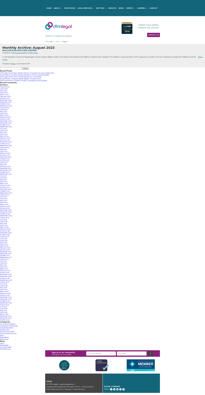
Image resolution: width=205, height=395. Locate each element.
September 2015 (6, 303)
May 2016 (3, 288)
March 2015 (4, 314)
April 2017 (3, 267)
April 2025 (3, 113)
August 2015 (4, 305)
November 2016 (6, 276)
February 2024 (5, 138)
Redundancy (4, 337)
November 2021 (5, 170)
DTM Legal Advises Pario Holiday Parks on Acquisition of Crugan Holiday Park (27, 73)
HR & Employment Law (8, 333)
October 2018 (5, 235)
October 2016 (5, 278)
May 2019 (3, 223)
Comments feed (5, 347)
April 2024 (3, 134)
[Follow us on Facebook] (117, 389)
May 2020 (3, 200)
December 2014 (6, 316)
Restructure (4, 339)
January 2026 (5, 98)
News (121, 8)
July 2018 (3, 238)
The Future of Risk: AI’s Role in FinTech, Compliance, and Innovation (23, 80)
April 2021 (3, 181)
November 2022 (6, 157)
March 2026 (4, 94)
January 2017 (4, 272)
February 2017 (5, 271)
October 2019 (5, 214)
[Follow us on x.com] (111, 389)
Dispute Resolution (6, 328)
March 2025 (4, 115)
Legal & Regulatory (66, 384)
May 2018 (3, 242)
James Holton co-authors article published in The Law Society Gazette (24, 75)
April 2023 (3, 151)
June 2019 (3, 221)
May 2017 (3, 265)
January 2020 (5, 208)
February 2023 (5, 153)
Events (129, 8)
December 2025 (6, 100)
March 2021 (4, 183)
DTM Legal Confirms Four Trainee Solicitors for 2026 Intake (20, 77)
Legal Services (85, 8)
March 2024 (4, 136)
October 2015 (4, 301)
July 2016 (3, 284)
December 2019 (6, 210)
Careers (141, 8)
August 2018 (4, 236)
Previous (41, 365)
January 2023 (5, 155)
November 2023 (6, 142)
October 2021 (4, 172)
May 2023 (3, 149)
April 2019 (3, 225)
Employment (4, 330)
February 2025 (5, 117)
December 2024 (6, 121)
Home (48, 8)
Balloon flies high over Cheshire (19, 50)
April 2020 (4, 202)
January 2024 (5, 140)
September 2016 (6, 280)
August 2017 (4, 259)
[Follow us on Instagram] (120, 389)
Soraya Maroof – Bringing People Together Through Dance (20, 79)
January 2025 (5, 119)
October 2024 (5, 125)
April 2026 (4, 92)
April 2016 (3, 289)
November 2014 (6, 318)
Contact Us (153, 35)
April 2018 (3, 244)
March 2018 (4, 246)
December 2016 (6, 274)
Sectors (100, 8)
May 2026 (3, 91)
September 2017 (6, 257)
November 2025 (6, 102)
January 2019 (5, 231)
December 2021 (5, 168)
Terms (77, 387)
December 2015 (5, 297)
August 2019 (4, 217)
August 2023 (4, 147)
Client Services (79, 389)
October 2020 (5, 191)
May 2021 (3, 180)
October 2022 (5, 159)
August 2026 (4, 87)
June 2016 (3, 286)
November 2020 (6, 189)
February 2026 (5, 96)
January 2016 (5, 295)
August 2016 (4, 282)
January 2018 (5, 250)
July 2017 (3, 261)
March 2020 (4, 204)
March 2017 (4, 269)
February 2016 (5, 293)
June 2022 (3, 163)
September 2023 (6, 145)
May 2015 (3, 310)
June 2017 (3, 263)
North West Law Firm (55, 389)
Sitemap (68, 389)
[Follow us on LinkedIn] (114, 389)
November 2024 (6, 123)
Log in (2, 343)
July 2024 (3, 128)
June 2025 (3, 109)
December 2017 (5, 252)
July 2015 (3, 306)
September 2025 (6, 106)
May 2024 (3, 132)
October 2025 (5, 104)
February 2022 (5, 166)
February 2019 (5, 229)
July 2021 (3, 176)
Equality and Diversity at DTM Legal (60, 387)
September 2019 (6, 216)
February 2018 (5, 248)
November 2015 (5, 299)
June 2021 (3, 178)
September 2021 (6, 174)
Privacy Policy (87, 387)
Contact (153, 8)
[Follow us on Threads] (123, 389)
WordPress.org (5, 349)
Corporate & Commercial (8, 326)
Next (163, 365)
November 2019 (6, 212)
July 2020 (3, 197)
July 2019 (3, 219)
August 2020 (4, 195)
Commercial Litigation (8, 324)
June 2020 (4, 199)
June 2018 (3, 240)
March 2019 (4, 227)
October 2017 (4, 255)
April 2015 (3, 312)
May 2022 (3, 164)
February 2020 (5, 206)
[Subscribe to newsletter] (150, 353)
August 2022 (4, 161)
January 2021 (4, 187)
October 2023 (5, 144)
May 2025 (3, 111)
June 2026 (4, 89)
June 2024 (3, 130)
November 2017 (5, 253)
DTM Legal (32, 53)
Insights (112, 8)
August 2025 (4, 108)
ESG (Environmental (7, 331)
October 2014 (5, 320)
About (57, 8)
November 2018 (6, 233)
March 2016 (4, 291)
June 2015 (3, 308)
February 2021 (5, 185)
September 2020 (6, 193)
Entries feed (4, 345)
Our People (69, 8)
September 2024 (6, 127)
